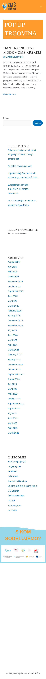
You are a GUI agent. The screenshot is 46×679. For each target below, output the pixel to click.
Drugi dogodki (14, 466)
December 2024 (15, 320)
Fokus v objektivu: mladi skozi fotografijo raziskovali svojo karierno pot (22, 154)
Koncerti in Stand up (17, 481)
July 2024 (12, 330)
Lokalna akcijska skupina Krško (22, 486)
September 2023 (15, 374)
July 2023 (12, 384)
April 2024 (12, 345)
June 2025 (13, 296)
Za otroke (12, 510)
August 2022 (14, 408)
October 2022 (14, 398)
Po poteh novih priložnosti (20, 166)
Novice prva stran (16, 495)
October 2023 (14, 369)
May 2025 (12, 301)
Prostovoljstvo (14, 505)
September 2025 (15, 291)
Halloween (13, 476)
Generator (12, 471)
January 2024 (14, 359)
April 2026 (12, 271)
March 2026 (13, 276)
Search (6, 118)
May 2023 (12, 389)
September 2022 (15, 403)
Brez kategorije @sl (17, 461)
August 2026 (14, 262)
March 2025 (13, 306)
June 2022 (13, 418)
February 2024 (14, 354)
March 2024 (13, 349)
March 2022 (13, 433)
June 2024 (13, 335)
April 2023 (12, 394)
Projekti (11, 500)
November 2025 (15, 281)
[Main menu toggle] (41, 6)
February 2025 (14, 310)
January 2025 (14, 315)
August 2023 (14, 379)
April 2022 (12, 428)
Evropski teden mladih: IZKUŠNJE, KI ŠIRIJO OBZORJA (18, 189)
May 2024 (12, 340)
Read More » (9, 94)
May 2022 (12, 423)
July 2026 (12, 267)
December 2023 (15, 364)
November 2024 (15, 325)
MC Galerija (13, 491)
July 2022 (12, 413)
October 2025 (14, 286)
